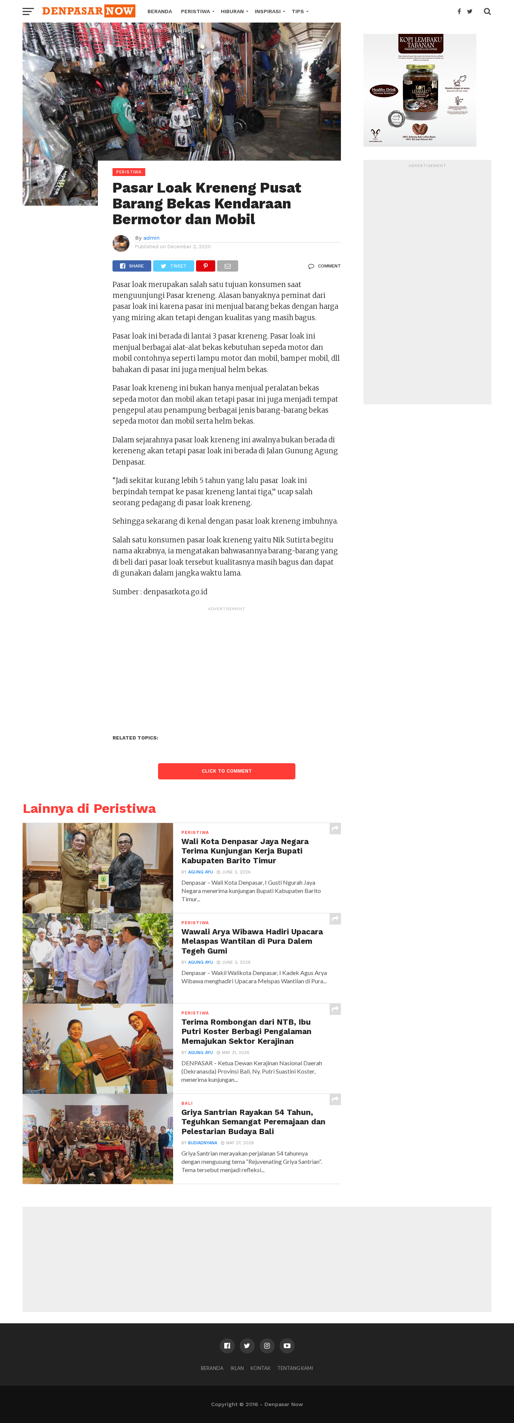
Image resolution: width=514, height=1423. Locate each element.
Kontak (261, 1368)
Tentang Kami (295, 1368)
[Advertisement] (227, 667)
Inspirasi (268, 11)
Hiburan (232, 11)
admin (151, 238)
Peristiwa (195, 11)
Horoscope (164, 34)
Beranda (160, 11)
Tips (298, 11)
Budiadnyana (202, 1143)
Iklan (237, 1368)
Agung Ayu (200, 872)
